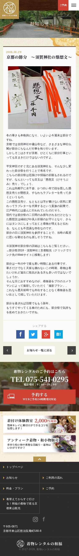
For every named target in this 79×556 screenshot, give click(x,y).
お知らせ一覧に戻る (39, 350)
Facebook (43, 519)
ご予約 (63, 5)
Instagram (35, 519)
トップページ (14, 467)
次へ (71, 350)
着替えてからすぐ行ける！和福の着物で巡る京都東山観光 (21, 504)
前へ (7, 350)
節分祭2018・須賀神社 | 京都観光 (30, 250)
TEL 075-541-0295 (39, 379)
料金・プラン (14, 488)
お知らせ (12, 477)
